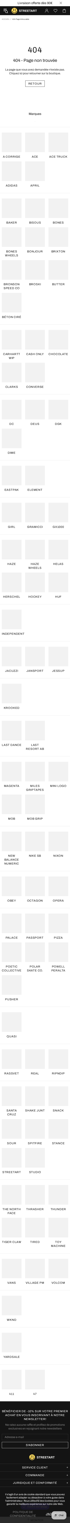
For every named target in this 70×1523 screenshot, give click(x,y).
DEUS (35, 423)
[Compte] (47, 10)
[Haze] (12, 549)
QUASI (12, 1036)
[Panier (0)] (64, 10)
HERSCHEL (11, 596)
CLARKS (11, 386)
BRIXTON (58, 251)
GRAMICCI (35, 526)
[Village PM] (35, 1268)
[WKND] (12, 1305)
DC (11, 423)
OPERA (58, 900)
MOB (11, 818)
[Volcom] (58, 1268)
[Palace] (12, 923)
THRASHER (35, 1209)
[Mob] (12, 804)
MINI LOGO (58, 785)
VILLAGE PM (35, 1282)
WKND (11, 1319)
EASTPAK (11, 489)
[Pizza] (58, 923)
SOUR (11, 1143)
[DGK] (58, 409)
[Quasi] (12, 1022)
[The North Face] (12, 1195)
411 (11, 1393)
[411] (12, 1379)
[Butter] (58, 270)
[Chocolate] (58, 340)
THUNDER (58, 1209)
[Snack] (58, 1096)
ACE (35, 156)
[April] (35, 171)
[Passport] (35, 923)
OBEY (11, 900)
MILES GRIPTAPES (35, 787)
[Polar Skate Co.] (35, 952)
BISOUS (35, 222)
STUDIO (35, 1172)
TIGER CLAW (11, 1241)
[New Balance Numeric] (12, 841)
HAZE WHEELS (35, 565)
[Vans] (12, 1268)
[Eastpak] (12, 475)
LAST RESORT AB (35, 746)
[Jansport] (35, 656)
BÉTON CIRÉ (11, 317)
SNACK (58, 1110)
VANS (11, 1282)
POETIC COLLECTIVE (11, 968)
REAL (35, 1073)
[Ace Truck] (58, 142)
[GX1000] (58, 512)
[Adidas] (12, 171)
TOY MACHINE (58, 1243)
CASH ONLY (35, 354)
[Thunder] (58, 1195)
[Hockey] (35, 582)
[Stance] (58, 1129)
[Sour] (12, 1129)
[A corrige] (12, 142)
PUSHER (11, 999)
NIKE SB (35, 855)
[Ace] (35, 142)
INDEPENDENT (13, 633)
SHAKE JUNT (35, 1110)
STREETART (11, 1172)
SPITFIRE (35, 1143)
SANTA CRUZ (11, 1112)
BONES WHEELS (11, 253)
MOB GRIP (35, 818)
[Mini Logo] (58, 771)
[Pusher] (12, 985)
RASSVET (11, 1073)
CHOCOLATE (58, 354)
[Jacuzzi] (12, 656)
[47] (35, 1379)
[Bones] (58, 208)
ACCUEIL (6, 19)
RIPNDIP (58, 1073)
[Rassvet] (12, 1059)
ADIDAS (12, 185)
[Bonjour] (35, 237)
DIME (12, 452)
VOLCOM (58, 1282)
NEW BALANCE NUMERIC (11, 859)
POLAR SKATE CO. (35, 968)
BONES (58, 222)
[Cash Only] (35, 340)
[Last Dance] (12, 730)
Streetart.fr (14, 11)
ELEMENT (35, 489)
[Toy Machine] (58, 1227)
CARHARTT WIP (11, 356)
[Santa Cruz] (12, 1096)
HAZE (11, 563)
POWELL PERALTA (58, 968)
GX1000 (58, 526)
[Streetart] (12, 1158)
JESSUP (58, 670)
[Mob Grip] (35, 804)
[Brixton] (58, 237)
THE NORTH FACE (12, 1211)
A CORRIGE (11, 156)
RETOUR (35, 83)
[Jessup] (58, 656)
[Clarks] (12, 372)
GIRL (11, 526)
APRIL (34, 185)
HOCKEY (35, 596)
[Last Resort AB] (35, 730)
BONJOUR (35, 251)
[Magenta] (12, 771)
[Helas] (58, 549)
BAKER (11, 222)
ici (21, 73)
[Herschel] (12, 582)
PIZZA (58, 937)
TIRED (35, 1241)
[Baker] (12, 208)
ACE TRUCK (58, 156)
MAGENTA (12, 785)
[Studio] (35, 1158)
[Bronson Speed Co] (12, 270)
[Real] (35, 1059)
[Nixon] (58, 841)
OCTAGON (35, 900)
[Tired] (35, 1227)
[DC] (12, 409)
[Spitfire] (35, 1129)
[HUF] (58, 582)
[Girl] (12, 512)
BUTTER (58, 284)
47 (35, 1393)
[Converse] (35, 372)
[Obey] (12, 886)
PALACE (12, 937)
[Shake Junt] (35, 1096)
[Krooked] (12, 693)
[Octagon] (35, 886)
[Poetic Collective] (12, 952)
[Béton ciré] (12, 302)
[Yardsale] (12, 1342)
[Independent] (12, 619)
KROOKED (12, 707)
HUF (58, 596)
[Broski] (35, 270)
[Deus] (35, 409)
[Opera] (58, 886)
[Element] (35, 475)
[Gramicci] (35, 512)
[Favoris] (55, 10)
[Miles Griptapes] (35, 771)
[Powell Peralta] (58, 952)
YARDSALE (11, 1356)
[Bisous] (35, 208)
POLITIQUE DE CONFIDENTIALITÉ (23, 1514)
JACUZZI (11, 670)
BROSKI (35, 284)
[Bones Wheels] (12, 237)
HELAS (58, 563)
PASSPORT (34, 937)
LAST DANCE (12, 744)
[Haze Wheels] (35, 549)
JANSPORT (34, 670)
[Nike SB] (35, 841)
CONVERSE (35, 386)
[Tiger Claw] (12, 1227)
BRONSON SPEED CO (12, 286)
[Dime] (12, 438)
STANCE (58, 1143)
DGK (58, 423)
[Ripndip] (58, 1059)
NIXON (58, 855)
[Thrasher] (35, 1195)
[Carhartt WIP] (12, 340)
